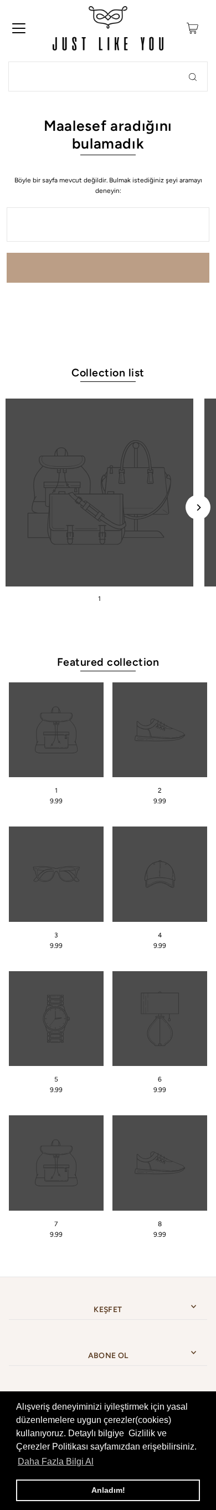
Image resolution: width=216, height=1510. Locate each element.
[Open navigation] (19, 28)
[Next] (198, 507)
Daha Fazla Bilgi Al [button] (56, 1461)
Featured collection (108, 662)
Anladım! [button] (108, 1490)
